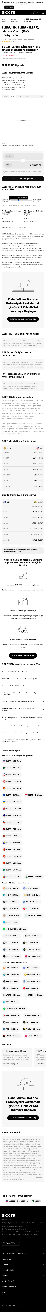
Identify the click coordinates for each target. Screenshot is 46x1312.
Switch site (9, 7)
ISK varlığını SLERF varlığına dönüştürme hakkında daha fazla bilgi (20, 551)
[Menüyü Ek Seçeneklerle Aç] (43, 13)
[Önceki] (3, 1201)
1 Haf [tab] (19, 96)
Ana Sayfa (4, 20)
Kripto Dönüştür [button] (9, 1287)
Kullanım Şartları (9, 1174)
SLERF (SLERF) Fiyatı (19, 227)
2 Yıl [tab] (40, 96)
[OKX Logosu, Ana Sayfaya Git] (8, 13)
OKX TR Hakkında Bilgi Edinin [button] (14, 1253)
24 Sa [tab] (12, 96)
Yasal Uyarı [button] (6, 1259)
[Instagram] (10, 1305)
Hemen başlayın (9, 1064)
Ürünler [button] (5, 1264)
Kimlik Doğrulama (15, 618)
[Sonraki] (43, 1201)
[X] (3, 1305)
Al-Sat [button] (4, 1292)
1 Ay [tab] (26, 96)
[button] (31, 12)
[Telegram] (6, 1305)
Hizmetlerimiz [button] (8, 1270)
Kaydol (36, 13)
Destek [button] (5, 1275)
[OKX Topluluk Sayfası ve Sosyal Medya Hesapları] (18, 1305)
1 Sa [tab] (5, 96)
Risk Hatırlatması (23, 1174)
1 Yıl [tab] (33, 96)
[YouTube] (14, 1305)
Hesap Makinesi (14, 20)
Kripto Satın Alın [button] (9, 1281)
